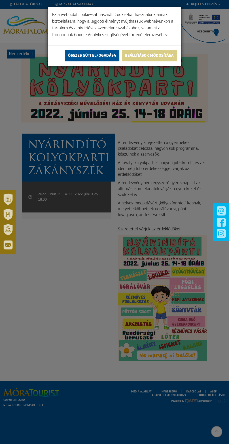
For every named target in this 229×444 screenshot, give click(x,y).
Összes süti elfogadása (92, 56)
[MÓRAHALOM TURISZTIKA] (8, 214)
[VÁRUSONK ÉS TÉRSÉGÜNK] (8, 199)
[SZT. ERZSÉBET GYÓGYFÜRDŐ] (8, 230)
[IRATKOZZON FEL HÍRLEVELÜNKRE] (8, 245)
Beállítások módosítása (149, 56)
